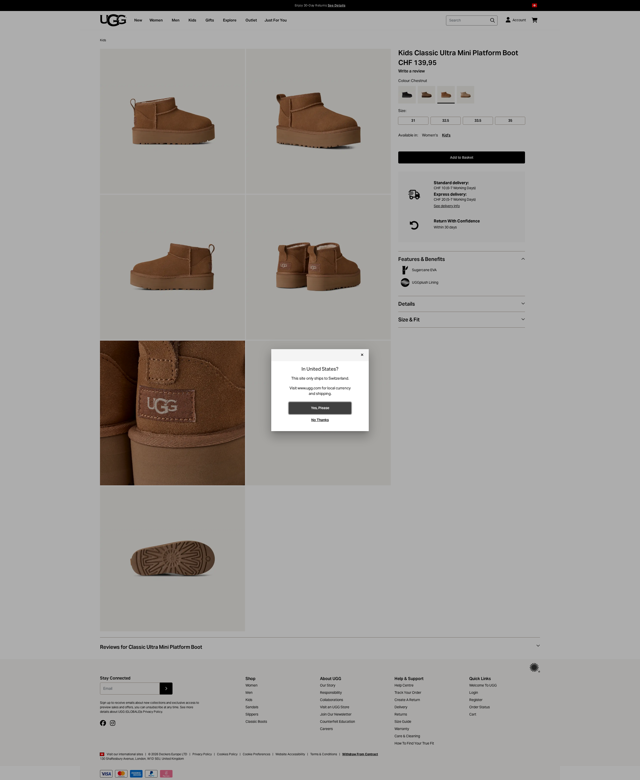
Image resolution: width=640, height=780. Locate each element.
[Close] (362, 355)
